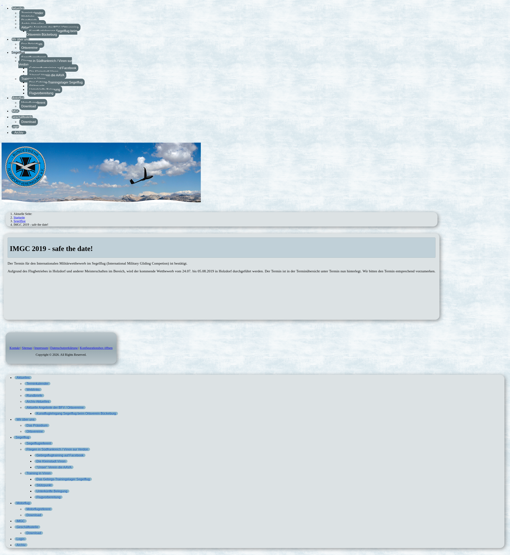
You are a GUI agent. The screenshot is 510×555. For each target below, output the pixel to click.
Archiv (18, 132)
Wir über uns (20, 39)
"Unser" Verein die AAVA (46, 75)
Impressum (41, 348)
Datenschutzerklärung (64, 348)
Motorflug (18, 98)
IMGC (15, 111)
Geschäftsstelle (22, 117)
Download (28, 106)
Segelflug (18, 52)
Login (15, 126)
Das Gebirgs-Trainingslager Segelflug (56, 82)
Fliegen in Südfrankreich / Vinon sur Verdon (45, 62)
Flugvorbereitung (41, 93)
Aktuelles (18, 8)
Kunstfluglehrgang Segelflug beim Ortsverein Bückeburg (51, 32)
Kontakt (15, 348)
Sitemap (27, 348)
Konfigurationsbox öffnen (96, 348)
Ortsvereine (29, 47)
